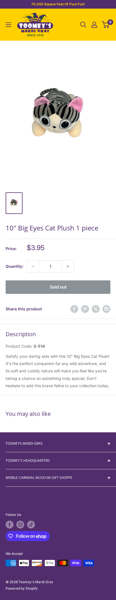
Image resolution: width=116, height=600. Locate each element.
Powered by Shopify (22, 588)
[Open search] (83, 25)
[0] (105, 24)
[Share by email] (106, 309)
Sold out (58, 287)
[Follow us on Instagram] (20, 525)
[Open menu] (8, 24)
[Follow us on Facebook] (10, 525)
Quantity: (14, 266)
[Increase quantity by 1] (68, 266)
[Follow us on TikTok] (31, 525)
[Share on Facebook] (74, 309)
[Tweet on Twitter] (96, 309)
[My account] (94, 25)
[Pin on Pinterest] (85, 309)
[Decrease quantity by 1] (33, 266)
